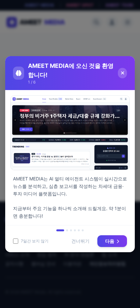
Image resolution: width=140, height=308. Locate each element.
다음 (110, 241)
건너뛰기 (80, 241)
